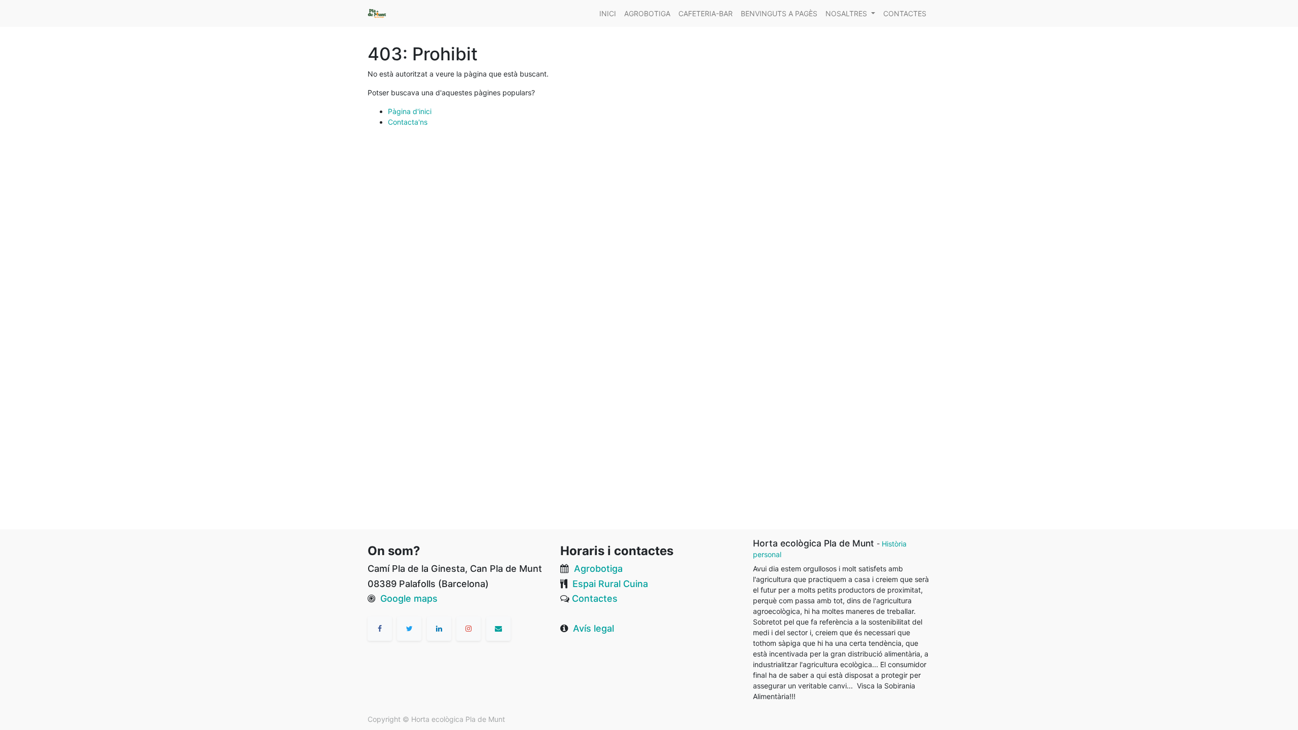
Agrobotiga (598, 568)
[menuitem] (607, 13)
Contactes (595, 598)
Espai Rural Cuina (610, 583)
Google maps (409, 598)
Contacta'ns (407, 122)
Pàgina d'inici (409, 111)
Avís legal (593, 628)
